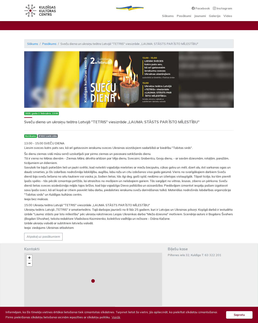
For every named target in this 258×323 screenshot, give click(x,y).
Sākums (168, 16)
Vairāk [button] (116, 317)
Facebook (202, 8)
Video (227, 16)
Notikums (30, 136)
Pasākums (49, 44)
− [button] (29, 263)
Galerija (214, 16)
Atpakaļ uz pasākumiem (43, 236)
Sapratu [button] (239, 315)
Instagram (224, 8)
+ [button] (29, 257)
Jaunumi (200, 16)
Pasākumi (184, 16)
